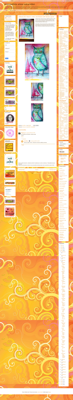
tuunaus (60, 131)
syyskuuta (63, 260)
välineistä (63, 134)
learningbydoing (62, 90)
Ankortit (60, 168)
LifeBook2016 (61, 94)
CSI (63, 50)
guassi (64, 55)
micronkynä (61, 99)
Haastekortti (62, 57)
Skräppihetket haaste (63, 228)
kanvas (64, 72)
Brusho (66, 49)
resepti (67, 116)
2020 (62, 245)
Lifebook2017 (61, 95)
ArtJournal (62, 44)
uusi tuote (66, 132)
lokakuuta (63, 257)
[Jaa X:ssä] (35, 125)
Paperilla (66, 110)
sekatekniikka (65, 119)
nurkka (60, 107)
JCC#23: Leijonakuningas (63, 291)
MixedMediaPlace (62, 101)
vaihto (65, 133)
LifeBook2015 (61, 93)
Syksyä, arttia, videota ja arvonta (63, 316)
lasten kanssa (63, 89)
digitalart (62, 51)
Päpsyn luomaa (62, 218)
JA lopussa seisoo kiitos (63, 341)
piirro (64, 111)
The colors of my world (62, 333)
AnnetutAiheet (61, 37)
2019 (62, 247)
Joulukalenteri (61, 69)
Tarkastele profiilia (8, 19)
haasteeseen (62, 56)
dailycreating (66, 50)
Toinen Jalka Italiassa (63, 158)
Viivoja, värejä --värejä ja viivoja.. (63, 268)
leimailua (66, 90)
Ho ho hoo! (62, 321)
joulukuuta (63, 251)
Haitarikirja (61, 58)
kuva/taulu (61, 83)
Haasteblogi (61, 188)
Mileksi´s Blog (61, 209)
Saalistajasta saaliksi (63, 263)
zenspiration (66, 137)
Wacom (67, 134)
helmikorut (60, 60)
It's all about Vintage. (63, 194)
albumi (60, 35)
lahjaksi (66, 88)
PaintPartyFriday (65, 109)
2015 (62, 381)
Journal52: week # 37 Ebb (63, 310)
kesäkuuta (63, 364)
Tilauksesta (66, 128)
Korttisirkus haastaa (63, 200)
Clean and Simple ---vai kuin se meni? (63, 324)
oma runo (61, 108)
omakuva (60, 109)
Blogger (49, 392)
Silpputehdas (61, 223)
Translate (63, 146)
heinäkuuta (64, 361)
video (67, 133)
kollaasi (67, 74)
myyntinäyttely (66, 105)
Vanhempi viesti (52, 169)
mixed (67, 99)
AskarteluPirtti (65, 45)
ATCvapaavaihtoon (62, 48)
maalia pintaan (63, 97)
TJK (60, 129)
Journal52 (61, 71)
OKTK (67, 107)
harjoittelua (66, 59)
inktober (67, 61)
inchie (60, 61)
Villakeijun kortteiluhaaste (62, 237)
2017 (62, 250)
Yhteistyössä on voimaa (63, 299)
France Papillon (62, 186)
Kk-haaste (61, 73)
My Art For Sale (13, 10)
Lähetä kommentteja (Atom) (38, 173)
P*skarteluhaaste (62, 211)
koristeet (60, 75)
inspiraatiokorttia (61, 62)
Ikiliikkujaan (66, 60)
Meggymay (23, 132)
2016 (62, 379)
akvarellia (66, 34)
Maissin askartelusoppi (63, 207)
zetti (63, 138)
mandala (66, 98)
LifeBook (66, 91)
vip (59, 134)
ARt (67, 37)
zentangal (61, 138)
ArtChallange (66, 41)
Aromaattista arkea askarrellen (19, 4)
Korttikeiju (61, 198)
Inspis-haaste (61, 193)
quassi (60, 115)
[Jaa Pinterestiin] (38, 125)
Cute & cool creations (63, 181)
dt (59, 52)
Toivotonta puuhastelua (61, 234)
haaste (66, 55)
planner (64, 112)
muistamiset (61, 104)
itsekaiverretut (61, 66)
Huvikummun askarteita (61, 191)
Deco (60, 51)
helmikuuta (64, 374)
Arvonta (60, 45)
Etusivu (36, 169)
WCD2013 (61, 136)
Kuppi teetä (61, 205)
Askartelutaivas (62, 173)
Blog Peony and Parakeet (62, 179)
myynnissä (60, 105)
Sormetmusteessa (62, 230)
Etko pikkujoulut (65, 53)
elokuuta (63, 359)
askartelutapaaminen (63, 46)
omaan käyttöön (65, 108)
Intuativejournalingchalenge (63, 64)
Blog (6, 10)
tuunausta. (60, 132)
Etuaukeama (63, 344)
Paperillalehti (61, 214)
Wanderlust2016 (62, 135)
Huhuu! (62, 307)
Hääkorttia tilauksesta (63, 287)
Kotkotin (60, 202)
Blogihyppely (61, 49)
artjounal (61, 42)
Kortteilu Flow (61, 196)
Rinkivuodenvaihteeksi (63, 117)
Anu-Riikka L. (9, 17)
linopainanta (61, 96)
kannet (60, 72)
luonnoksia (66, 96)
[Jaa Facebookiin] (37, 125)
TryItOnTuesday (62, 130)
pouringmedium (61, 114)
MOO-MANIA (65, 103)
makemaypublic (62, 98)
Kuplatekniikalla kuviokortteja (63, 295)
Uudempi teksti (21, 169)
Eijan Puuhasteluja (62, 183)
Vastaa (22, 136)
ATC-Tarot (66, 47)
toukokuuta (64, 366)
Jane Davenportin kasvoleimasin (63, 303)
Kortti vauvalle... (63, 347)
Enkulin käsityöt (62, 184)
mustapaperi (66, 104)
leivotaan (60, 91)
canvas (60, 50)
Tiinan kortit (61, 232)
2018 (62, 248)
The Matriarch (63, 351)
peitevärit (60, 111)
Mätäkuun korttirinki (63, 106)
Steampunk (66, 122)
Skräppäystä (61, 121)
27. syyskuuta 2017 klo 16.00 (30, 132)
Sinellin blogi (61, 226)
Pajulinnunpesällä (62, 213)
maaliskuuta (64, 371)
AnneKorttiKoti (62, 170)
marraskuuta (63, 255)
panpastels (60, 110)
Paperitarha (61, 216)
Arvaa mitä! (61, 172)
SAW (60, 118)
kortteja (64, 75)
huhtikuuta (63, 369)
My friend (63, 313)
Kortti (67, 75)
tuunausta (66, 131)
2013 (62, 384)
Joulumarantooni (62, 70)
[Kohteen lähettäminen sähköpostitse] (33, 125)
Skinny (67, 120)
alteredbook (65, 36)
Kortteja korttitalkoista (63, 337)
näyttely (63, 107)
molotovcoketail (39, 392)
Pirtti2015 (61, 112)
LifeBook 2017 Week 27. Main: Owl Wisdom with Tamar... (63, 275)
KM (64, 74)
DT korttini (62, 52)
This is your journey (63, 329)
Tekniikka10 (61, 127)
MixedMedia (62, 100)
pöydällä (66, 114)
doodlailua (66, 51)
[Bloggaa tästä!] (34, 125)
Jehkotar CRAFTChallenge (63, 68)
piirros (67, 111)
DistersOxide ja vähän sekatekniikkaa (63, 355)
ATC (60, 47)
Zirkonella (61, 239)
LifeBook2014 (61, 92)
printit (64, 114)
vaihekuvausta (61, 133)
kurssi (67, 81)
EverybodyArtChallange (62, 54)
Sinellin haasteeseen (62, 120)
